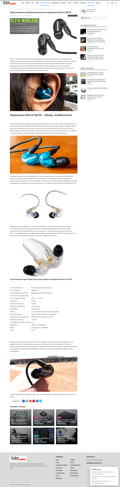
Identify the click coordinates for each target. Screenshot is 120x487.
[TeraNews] (9, 3)
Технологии (74, 476)
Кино (37, 3)
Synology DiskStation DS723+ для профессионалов (41, 440)
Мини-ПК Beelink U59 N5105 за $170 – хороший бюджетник (66, 422)
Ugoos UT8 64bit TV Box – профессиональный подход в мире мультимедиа (20, 439)
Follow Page (85, 18)
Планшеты (83, 3)
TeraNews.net (91, 10)
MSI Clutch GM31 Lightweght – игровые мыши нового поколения (65, 439)
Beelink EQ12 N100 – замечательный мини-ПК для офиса (43, 422)
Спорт (58, 476)
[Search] (112, 3)
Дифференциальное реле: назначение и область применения (19, 422)
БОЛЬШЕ (98, 3)
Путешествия (91, 3)
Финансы (59, 478)
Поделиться (16, 401)
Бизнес (28, 3)
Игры (32, 3)
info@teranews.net (94, 463)
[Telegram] (40, 401)
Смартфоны (74, 473)
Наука (70, 3)
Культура (64, 3)
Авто (22, 3)
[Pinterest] (33, 401)
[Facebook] (23, 401)
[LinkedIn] (37, 401)
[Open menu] (115, 3)
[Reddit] (30, 401)
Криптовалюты (55, 3)
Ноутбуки (75, 3)
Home (11, 9)
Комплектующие (45, 3)
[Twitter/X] (27, 401)
